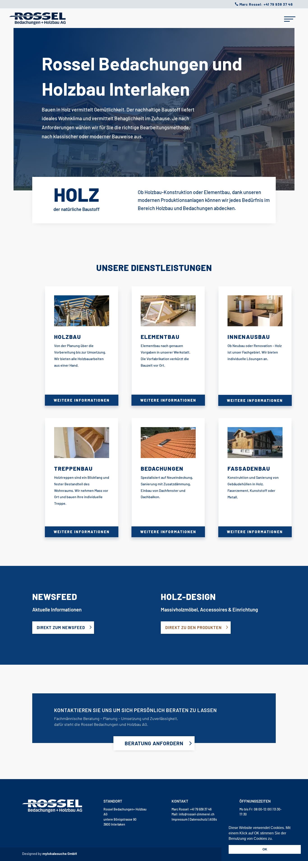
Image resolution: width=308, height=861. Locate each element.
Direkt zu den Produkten (193, 627)
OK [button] (264, 849)
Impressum (180, 819)
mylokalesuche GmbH (59, 853)
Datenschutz (199, 819)
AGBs (213, 819)
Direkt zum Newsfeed (61, 627)
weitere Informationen (82, 400)
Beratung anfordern (154, 743)
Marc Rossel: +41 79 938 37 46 (266, 4)
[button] (274, 839)
